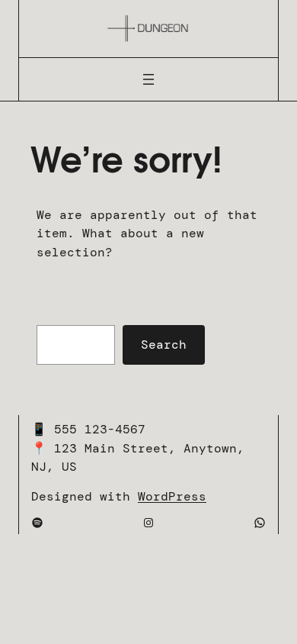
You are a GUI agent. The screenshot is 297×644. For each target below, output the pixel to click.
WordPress (172, 496)
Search (164, 344)
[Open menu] (148, 79)
